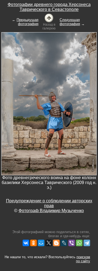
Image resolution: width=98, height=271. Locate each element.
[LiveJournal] (64, 243)
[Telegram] (87, 243)
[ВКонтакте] (26, 243)
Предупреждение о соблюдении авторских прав (49, 203)
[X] (48, 243)
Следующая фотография (70, 22)
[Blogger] (56, 243)
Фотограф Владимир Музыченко (51, 210)
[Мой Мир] (41, 243)
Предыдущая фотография (27, 22)
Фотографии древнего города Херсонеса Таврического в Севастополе (49, 7)
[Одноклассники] (33, 243)
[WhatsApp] (79, 243)
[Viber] (71, 243)
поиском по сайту (83, 259)
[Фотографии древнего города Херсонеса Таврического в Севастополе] (49, 17)
